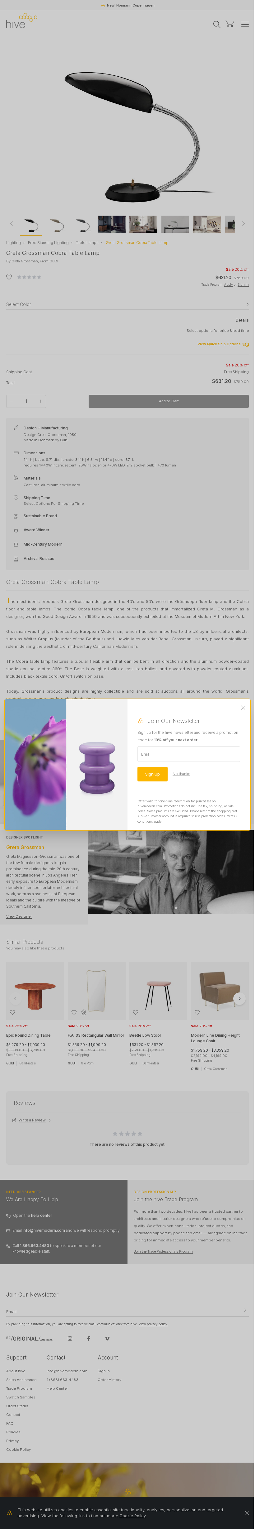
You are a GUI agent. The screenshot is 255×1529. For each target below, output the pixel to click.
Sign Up (152, 773)
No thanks (181, 774)
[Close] (243, 707)
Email (146, 753)
